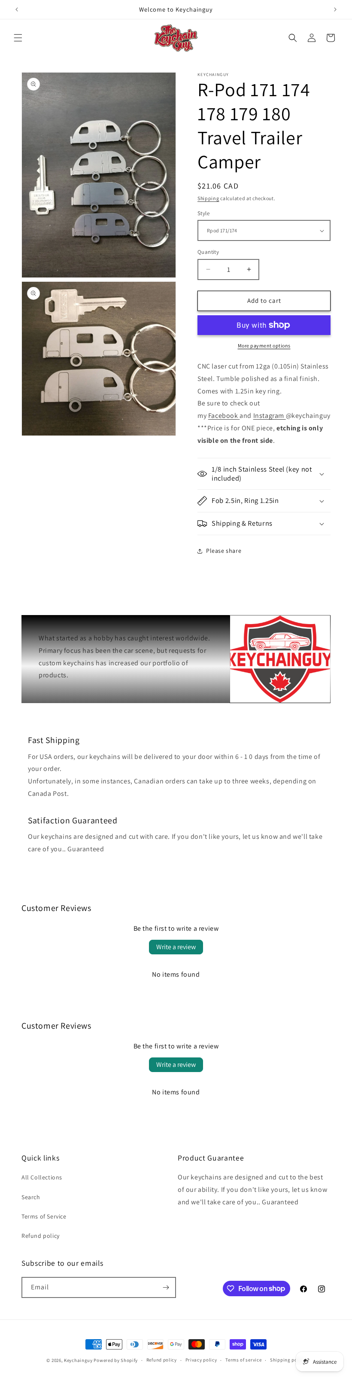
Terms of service (243, 1360)
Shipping (208, 198)
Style (203, 213)
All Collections (41, 1177)
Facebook (223, 415)
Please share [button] (223, 550)
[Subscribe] (165, 1287)
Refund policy (40, 1236)
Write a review (176, 946)
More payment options (264, 345)
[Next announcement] (335, 9)
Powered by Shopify (116, 1360)
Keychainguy (78, 1360)
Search (30, 1197)
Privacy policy (201, 1360)
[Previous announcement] (16, 9)
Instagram (268, 415)
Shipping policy (288, 1360)
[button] (18, 37)
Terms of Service (44, 1216)
